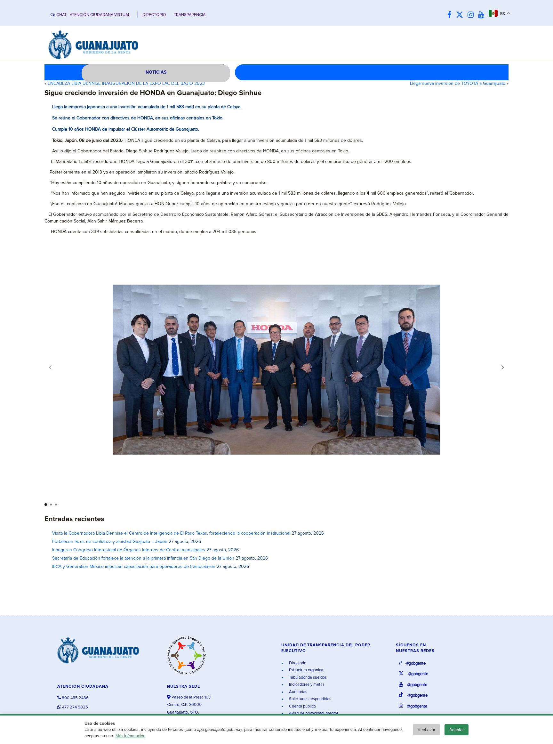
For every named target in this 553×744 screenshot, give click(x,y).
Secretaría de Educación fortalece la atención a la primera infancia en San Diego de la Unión (143, 558)
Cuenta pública (302, 706)
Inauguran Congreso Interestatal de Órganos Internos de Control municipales (128, 550)
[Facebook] (451, 15)
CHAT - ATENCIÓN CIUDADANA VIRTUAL (93, 15)
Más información (130, 736)
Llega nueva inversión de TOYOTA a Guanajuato (457, 83)
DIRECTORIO (154, 15)
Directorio (297, 663)
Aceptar (456, 729)
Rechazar (426, 729)
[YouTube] (482, 15)
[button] (502, 367)
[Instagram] (472, 15)
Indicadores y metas (306, 685)
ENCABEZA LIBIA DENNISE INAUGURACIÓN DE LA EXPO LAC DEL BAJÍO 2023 (126, 83)
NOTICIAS (156, 72)
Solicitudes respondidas (309, 699)
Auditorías (297, 692)
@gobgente (415, 663)
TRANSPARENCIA (189, 15)
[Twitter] (461, 15)
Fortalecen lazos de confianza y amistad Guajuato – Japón (109, 541)
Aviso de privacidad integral (313, 713)
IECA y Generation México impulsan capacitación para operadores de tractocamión (133, 566)
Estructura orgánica (305, 670)
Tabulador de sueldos (307, 677)
